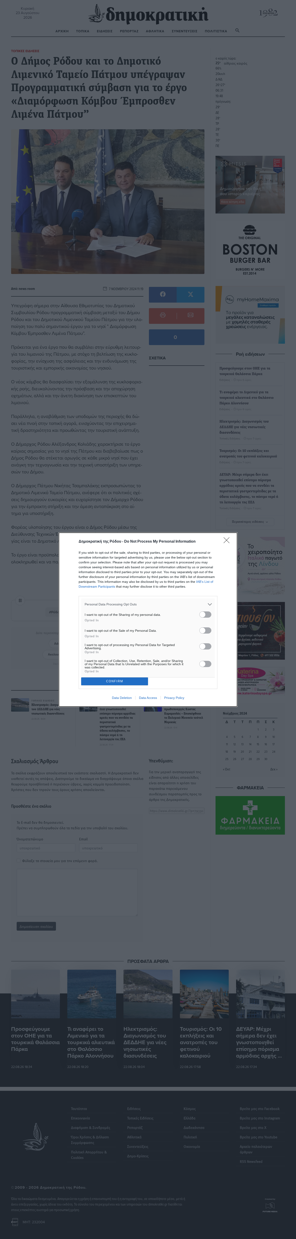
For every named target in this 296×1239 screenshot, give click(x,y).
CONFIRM (114, 681)
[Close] (228, 541)
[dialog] (148, 620)
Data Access (148, 698)
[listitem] (148, 604)
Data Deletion (122, 698)
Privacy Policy (174, 698)
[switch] (205, 614)
